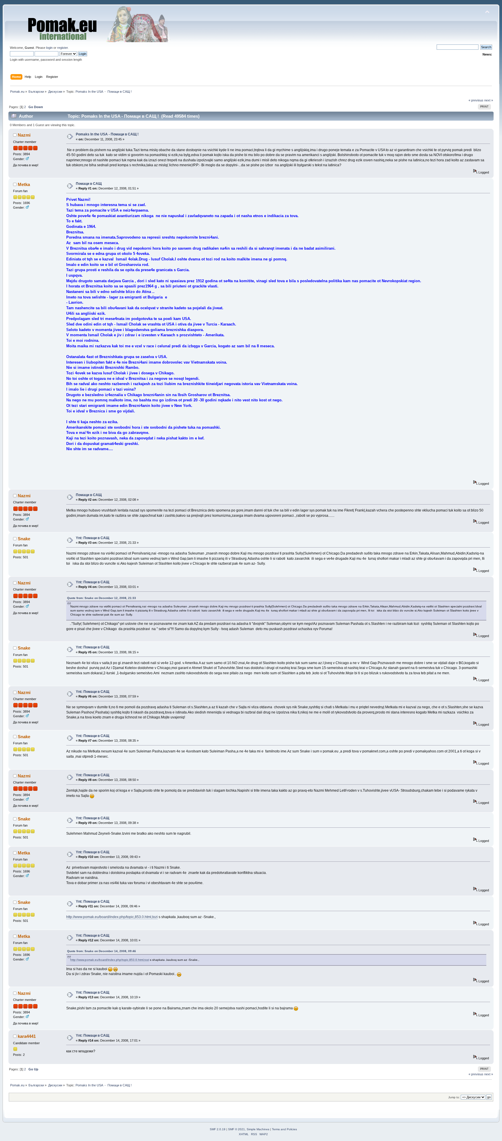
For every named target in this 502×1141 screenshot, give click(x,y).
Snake (24, 538)
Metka (24, 184)
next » (488, 100)
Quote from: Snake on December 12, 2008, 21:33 (101, 598)
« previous (476, 100)
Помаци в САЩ (89, 184)
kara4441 (27, 1036)
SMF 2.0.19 (217, 1129)
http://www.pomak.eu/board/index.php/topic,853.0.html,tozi (112, 917)
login (49, 47)
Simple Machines (258, 1129)
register (62, 47)
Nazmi (24, 135)
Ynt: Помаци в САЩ (92, 538)
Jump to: (454, 1097)
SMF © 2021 (236, 1129)
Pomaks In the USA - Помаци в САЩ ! (107, 134)
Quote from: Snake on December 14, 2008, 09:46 (101, 951)
